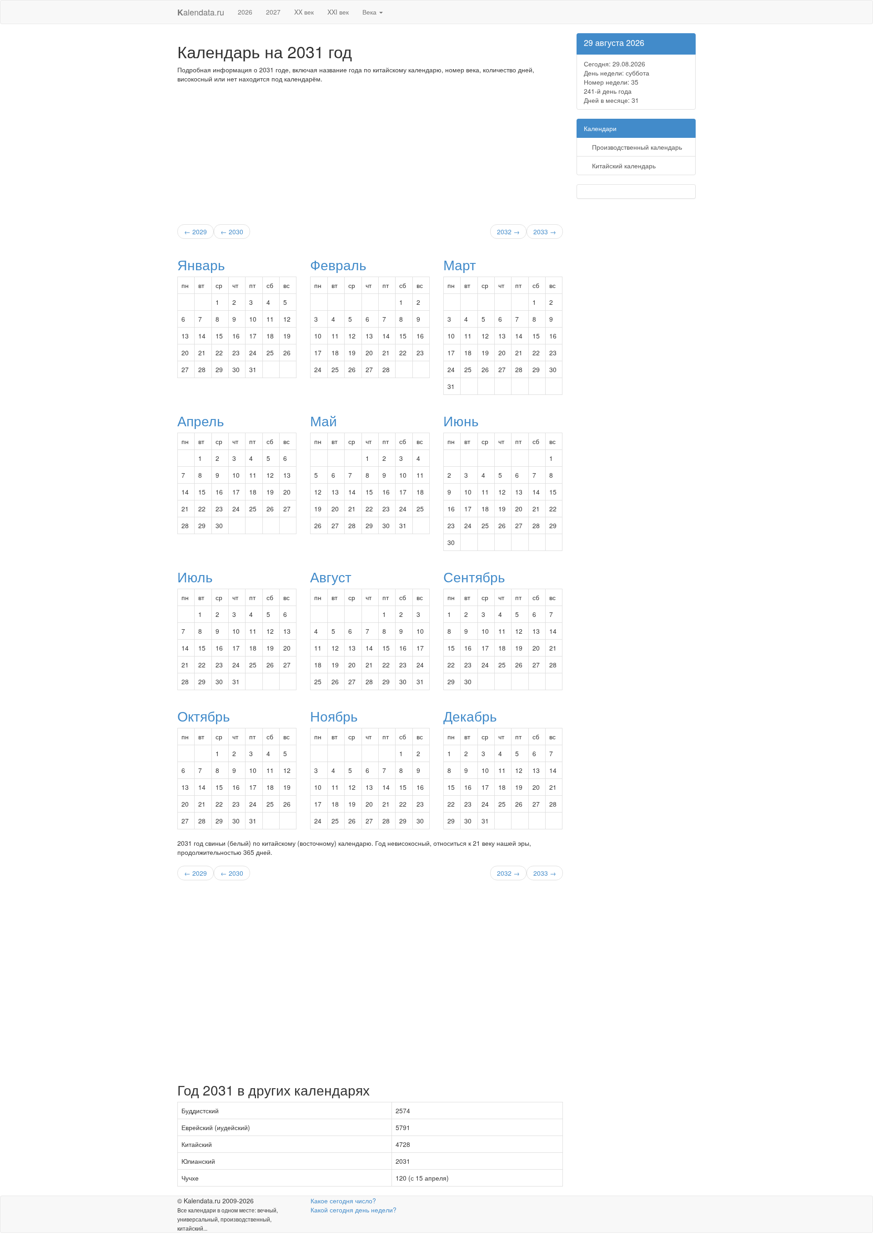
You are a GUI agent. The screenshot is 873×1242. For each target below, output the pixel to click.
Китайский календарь (623, 165)
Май (323, 420)
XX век (304, 11)
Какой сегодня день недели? (353, 1209)
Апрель (200, 420)
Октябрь (203, 716)
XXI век (338, 11)
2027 (273, 11)
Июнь (461, 420)
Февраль (338, 264)
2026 (245, 11)
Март (459, 264)
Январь (201, 264)
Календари (600, 128)
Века (370, 11)
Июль (195, 576)
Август (330, 576)
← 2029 (195, 231)
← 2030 (232, 231)
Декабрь (470, 716)
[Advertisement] (370, 151)
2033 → (544, 231)
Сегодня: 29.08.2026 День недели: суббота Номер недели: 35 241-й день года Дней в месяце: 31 (616, 82)
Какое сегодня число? (343, 1200)
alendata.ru (200, 12)
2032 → (508, 231)
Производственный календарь (636, 146)
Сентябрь (474, 576)
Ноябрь (334, 716)
